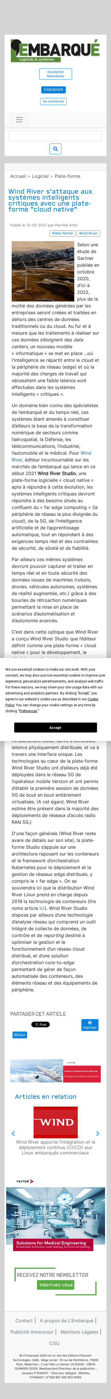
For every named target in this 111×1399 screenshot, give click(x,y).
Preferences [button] (28, 711)
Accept (55, 728)
